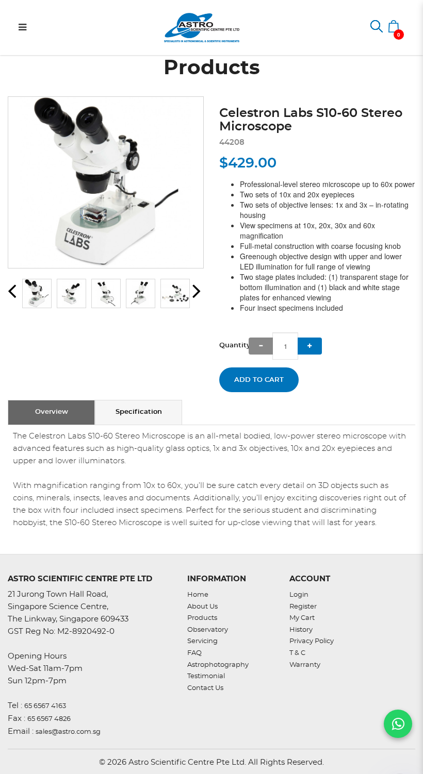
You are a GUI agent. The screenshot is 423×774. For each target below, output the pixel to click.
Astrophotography (218, 665)
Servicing (202, 641)
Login (298, 595)
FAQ (194, 653)
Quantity (234, 345)
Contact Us (205, 688)
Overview (51, 412)
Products (202, 618)
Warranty (304, 665)
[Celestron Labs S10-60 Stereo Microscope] (105, 182)
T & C (297, 653)
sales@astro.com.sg (68, 732)
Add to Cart (259, 380)
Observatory (207, 630)
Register (303, 606)
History (301, 630)
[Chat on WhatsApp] (398, 724)
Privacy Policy (311, 641)
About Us (202, 606)
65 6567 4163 (45, 706)
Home (197, 595)
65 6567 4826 (49, 719)
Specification (139, 412)
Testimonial (206, 676)
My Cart (302, 618)
